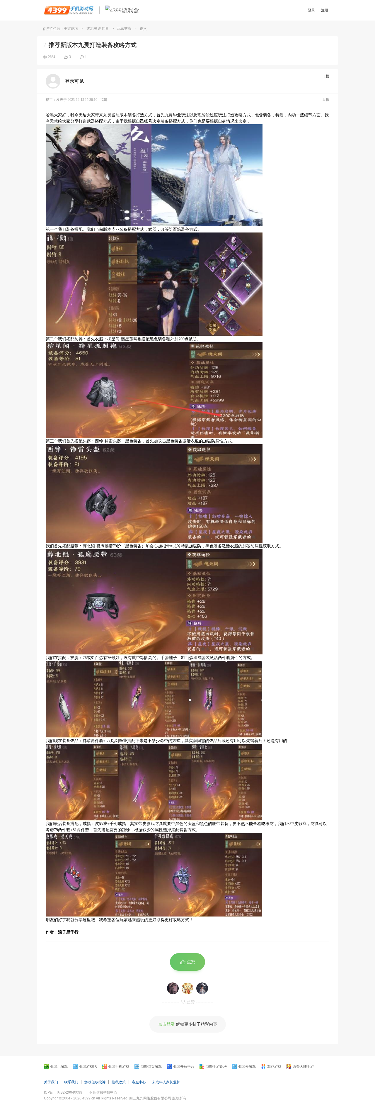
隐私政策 (119, 1082)
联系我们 (71, 1082)
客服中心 (139, 1082)
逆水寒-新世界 (97, 28)
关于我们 (51, 1082)
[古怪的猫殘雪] (187, 988)
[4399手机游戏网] (68, 10)
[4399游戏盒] (122, 10)
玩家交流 (124, 28)
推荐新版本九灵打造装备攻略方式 (93, 45)
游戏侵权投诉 (94, 1082)
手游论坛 (71, 28)
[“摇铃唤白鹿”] (202, 988)
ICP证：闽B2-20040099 (63, 1092)
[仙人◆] (173, 988)
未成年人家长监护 (166, 1082)
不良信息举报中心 (103, 1092)
